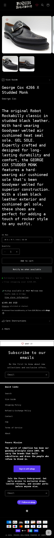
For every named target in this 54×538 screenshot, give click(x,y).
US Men (5, 235)
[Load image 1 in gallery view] (10, 64)
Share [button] (7, 329)
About (7, 433)
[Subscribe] (46, 375)
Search (8, 394)
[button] (5, 5)
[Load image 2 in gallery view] (27, 64)
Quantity (6, 246)
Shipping (5, 306)
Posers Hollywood (22, 535)
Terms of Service (13, 428)
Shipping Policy (13, 405)
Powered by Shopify (39, 535)
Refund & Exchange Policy (18, 411)
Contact (9, 416)
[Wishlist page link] (37, 5)
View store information (16, 297)
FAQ (6, 422)
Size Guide (10, 399)
